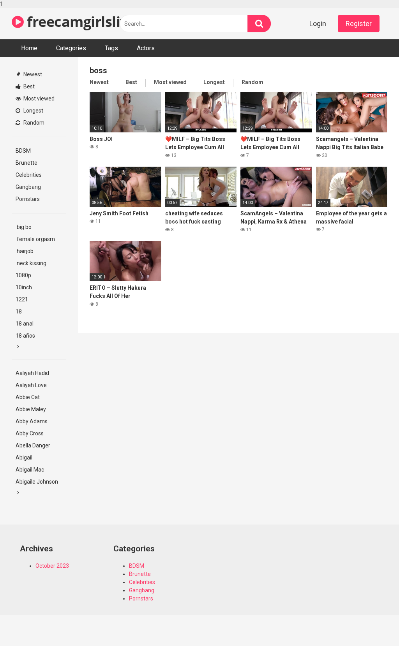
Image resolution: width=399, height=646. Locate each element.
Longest (32, 110)
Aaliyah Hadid (32, 373)
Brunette (26, 163)
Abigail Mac (30, 469)
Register (359, 23)
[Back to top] (372, 623)
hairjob (25, 251)
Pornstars (28, 199)
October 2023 (52, 566)
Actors (146, 48)
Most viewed (38, 98)
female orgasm (35, 239)
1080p (23, 275)
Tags (111, 48)
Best (28, 86)
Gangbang (28, 187)
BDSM (23, 151)
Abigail (24, 457)
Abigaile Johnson (37, 482)
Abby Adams (32, 421)
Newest (32, 74)
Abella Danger (33, 445)
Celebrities (29, 175)
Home (29, 48)
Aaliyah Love (31, 385)
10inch (24, 287)
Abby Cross (30, 433)
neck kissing (31, 263)
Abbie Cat (28, 397)
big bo (24, 227)
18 (19, 311)
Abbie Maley (31, 409)
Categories (71, 48)
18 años (25, 336)
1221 (22, 299)
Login (317, 23)
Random (33, 123)
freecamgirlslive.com (96, 21)
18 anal (25, 323)
